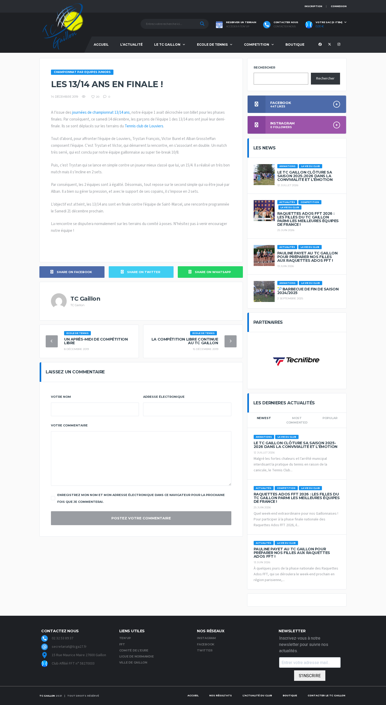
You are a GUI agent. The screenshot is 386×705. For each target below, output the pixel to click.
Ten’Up (125, 638)
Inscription (313, 6)
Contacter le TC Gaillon (326, 695)
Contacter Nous (285, 26)
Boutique (294, 44)
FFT (122, 644)
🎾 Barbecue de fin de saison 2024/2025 (308, 291)
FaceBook (205, 644)
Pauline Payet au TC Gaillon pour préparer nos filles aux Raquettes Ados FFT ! (307, 257)
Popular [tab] (329, 418)
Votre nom (61, 397)
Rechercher (264, 67)
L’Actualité (131, 44)
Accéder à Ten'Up (237, 26)
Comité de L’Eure (133, 650)
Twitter (204, 650)
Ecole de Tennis (212, 44)
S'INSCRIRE (310, 675)
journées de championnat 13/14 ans (100, 112)
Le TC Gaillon (167, 44)
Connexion (339, 6)
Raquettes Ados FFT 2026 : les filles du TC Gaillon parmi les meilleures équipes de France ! (308, 219)
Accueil (101, 44)
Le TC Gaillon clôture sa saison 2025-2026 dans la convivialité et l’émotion (305, 176)
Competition (256, 44)
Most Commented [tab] (296, 420)
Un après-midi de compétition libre (96, 341)
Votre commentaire (69, 425)
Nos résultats (220, 695)
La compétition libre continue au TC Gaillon (185, 341)
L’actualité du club (257, 695)
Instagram (206, 638)
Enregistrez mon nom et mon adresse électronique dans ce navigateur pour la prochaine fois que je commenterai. (141, 498)
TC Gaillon (47, 695)
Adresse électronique (164, 397)
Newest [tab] (264, 418)
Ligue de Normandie (136, 656)
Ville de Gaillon (133, 662)
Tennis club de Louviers (144, 126)
